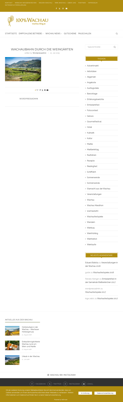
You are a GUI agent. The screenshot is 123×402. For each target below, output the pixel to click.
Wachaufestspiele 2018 (103, 272)
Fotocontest (92, 110)
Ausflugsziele (93, 88)
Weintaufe (91, 244)
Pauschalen (84, 33)
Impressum (93, 3)
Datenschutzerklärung (15, 5)
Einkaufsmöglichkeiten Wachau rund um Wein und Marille (31, 344)
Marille (90, 144)
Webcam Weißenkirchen (26, 3)
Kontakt (8, 3)
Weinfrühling (92, 233)
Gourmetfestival (94, 121)
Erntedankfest (93, 105)
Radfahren (91, 155)
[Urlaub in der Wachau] (12, 360)
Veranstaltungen (94, 194)
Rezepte (91, 161)
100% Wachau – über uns (65, 3)
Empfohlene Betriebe (30, 33)
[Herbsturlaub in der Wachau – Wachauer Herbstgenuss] (12, 331)
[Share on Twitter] (42, 90)
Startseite (11, 33)
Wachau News (52, 33)
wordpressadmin (39, 53)
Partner (82, 3)
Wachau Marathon (95, 205)
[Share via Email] (47, 90)
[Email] (66, 8)
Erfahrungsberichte (95, 99)
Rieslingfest (92, 166)
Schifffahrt (91, 172)
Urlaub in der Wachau (31, 356)
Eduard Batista (91, 262)
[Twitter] (59, 9)
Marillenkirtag (93, 149)
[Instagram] (63, 8)
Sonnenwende (93, 177)
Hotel (89, 127)
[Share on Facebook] (40, 90)
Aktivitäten (91, 71)
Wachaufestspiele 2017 (95, 292)
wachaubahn (92, 211)
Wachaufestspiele (95, 216)
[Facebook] (56, 8)
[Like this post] (37, 90)
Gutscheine (70, 33)
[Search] (117, 33)
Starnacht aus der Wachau (98, 189)
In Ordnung (85, 393)
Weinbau (91, 228)
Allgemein (91, 77)
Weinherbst (92, 239)
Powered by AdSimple (60, 399)
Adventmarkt (93, 66)
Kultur (89, 138)
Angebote (91, 82)
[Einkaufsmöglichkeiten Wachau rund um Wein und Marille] (12, 345)
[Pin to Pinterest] (45, 90)
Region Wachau (45, 3)
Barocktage (92, 93)
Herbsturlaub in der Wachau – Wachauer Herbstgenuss (30, 329)
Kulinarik (90, 133)
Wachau (90, 200)
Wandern (91, 222)
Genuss (90, 116)
